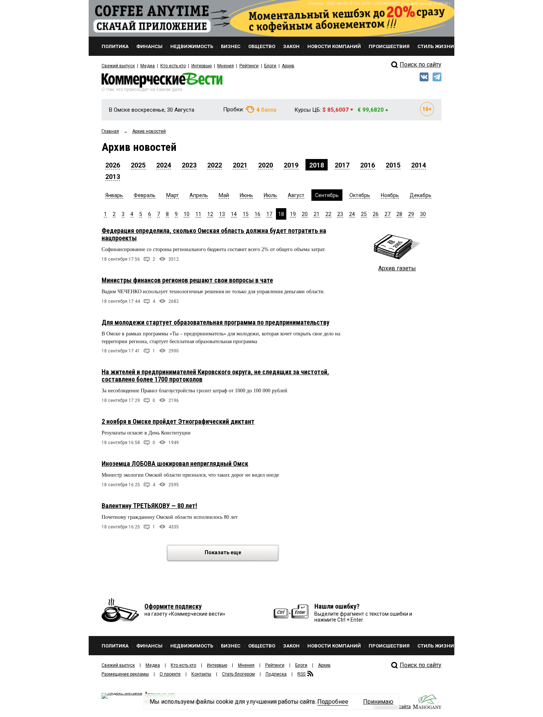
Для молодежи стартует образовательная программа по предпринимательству (215, 322)
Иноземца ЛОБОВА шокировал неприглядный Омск (175, 463)
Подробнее (332, 701)
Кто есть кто (173, 65)
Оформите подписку (173, 606)
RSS (301, 674)
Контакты (201, 674)
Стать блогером (238, 674)
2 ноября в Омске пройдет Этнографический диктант (178, 421)
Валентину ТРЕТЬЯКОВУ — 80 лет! (149, 506)
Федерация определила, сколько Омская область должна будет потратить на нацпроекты (214, 234)
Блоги (270, 65)
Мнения (225, 65)
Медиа (147, 65)
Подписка (276, 674)
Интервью (201, 65)
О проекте (170, 674)
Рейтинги (249, 65)
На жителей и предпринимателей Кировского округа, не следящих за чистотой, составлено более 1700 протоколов (215, 375)
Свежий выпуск (118, 65)
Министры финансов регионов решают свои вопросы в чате (187, 280)
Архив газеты (397, 268)
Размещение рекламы (125, 674)
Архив (288, 65)
